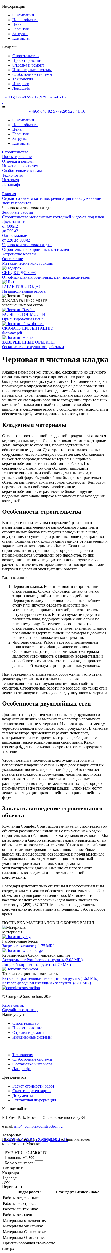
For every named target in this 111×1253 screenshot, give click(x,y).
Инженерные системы (32, 70)
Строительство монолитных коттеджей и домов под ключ (53, 217)
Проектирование (27, 60)
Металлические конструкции (27, 263)
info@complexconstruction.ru (38, 1126)
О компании (23, 15)
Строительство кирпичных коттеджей (35, 249)
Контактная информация (34, 1100)
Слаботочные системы (32, 74)
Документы (22, 1095)
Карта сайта (12, 1005)
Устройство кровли (19, 254)
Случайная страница (20, 1010)
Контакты (21, 38)
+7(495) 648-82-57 (17, 97)
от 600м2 (10, 226)
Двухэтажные (14, 221)
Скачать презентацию (31, 1091)
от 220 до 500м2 (16, 240)
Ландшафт (21, 88)
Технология (22, 79)
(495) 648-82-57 (41, 111)
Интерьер (20, 83)
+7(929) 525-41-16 (50, 97)
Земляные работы (17, 212)
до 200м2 (10, 231)
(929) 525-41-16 (71, 111)
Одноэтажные (14, 235)
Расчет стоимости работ (33, 1086)
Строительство (25, 56)
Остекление (12, 258)
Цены (17, 24)
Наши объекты (25, 20)
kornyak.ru (47, 1139)
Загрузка (20, 33)
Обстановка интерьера (32, 1064)
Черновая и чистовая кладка (27, 245)
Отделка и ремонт (28, 65)
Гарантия (20, 29)
